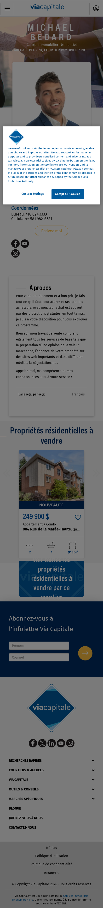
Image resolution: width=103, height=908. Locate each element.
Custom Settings (33, 193)
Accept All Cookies (67, 193)
